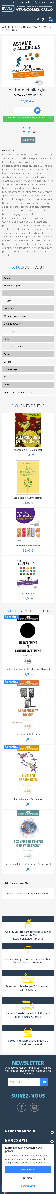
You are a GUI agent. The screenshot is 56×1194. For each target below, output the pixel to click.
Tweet (29, 131)
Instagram (34, 1107)
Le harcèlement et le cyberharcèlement (28, 669)
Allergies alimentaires (28, 545)
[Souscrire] (44, 1082)
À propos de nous (20, 1131)
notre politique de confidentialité (26, 1070)
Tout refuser (28, 1177)
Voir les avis (28, 139)
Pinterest (34, 131)
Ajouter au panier (37, 110)
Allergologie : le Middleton (28, 449)
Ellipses (7, 300)
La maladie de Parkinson (28, 799)
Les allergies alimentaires (28, 497)
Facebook (21, 1107)
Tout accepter (28, 1169)
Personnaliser (28, 1186)
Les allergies (28, 593)
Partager (24, 131)
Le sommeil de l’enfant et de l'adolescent (28, 864)
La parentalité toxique (28, 734)
